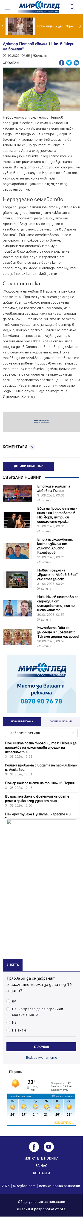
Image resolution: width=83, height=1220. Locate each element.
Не (14, 1022)
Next (80, 26)
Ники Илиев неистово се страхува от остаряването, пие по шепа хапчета (57, 603)
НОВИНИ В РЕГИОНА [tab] (22, 721)
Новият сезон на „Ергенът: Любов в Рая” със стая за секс (57, 574)
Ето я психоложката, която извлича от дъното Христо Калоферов (55, 546)
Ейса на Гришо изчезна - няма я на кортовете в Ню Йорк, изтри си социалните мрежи (57, 515)
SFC (63, 1209)
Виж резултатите (41, 1058)
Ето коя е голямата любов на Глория (53, 488)
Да (14, 1001)
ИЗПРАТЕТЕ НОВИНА (41, 1158)
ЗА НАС (41, 1165)
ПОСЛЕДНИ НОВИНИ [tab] (61, 721)
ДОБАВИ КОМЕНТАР (28, 466)
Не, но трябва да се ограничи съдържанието (37, 1012)
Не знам (19, 1030)
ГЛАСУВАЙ (41, 1047)
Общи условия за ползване (41, 1201)
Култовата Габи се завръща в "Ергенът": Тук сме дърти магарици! (58, 632)
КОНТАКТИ (41, 1173)
